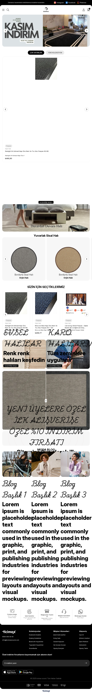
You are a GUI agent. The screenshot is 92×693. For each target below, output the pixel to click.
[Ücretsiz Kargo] (12, 610)
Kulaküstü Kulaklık (35, 635)
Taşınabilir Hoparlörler (36, 645)
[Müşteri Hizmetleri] (64, 611)
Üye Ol (81, 635)
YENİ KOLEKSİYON (55, 53)
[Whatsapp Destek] (80, 611)
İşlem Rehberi (83, 641)
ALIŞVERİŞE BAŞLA (46, 202)
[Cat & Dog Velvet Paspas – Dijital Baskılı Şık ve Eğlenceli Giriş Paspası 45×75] (76, 305)
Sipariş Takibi (83, 648)
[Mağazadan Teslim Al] (47, 611)
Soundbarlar (33, 648)
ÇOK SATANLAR (36, 53)
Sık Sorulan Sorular (59, 645)
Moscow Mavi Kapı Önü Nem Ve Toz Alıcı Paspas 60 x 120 (46, 327)
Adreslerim (82, 645)
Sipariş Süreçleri (58, 648)
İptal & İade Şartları (59, 635)
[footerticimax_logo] (9, 632)
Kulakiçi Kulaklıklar (35, 638)
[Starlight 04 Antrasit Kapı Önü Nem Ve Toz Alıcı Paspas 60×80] (46, 100)
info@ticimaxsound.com (10, 640)
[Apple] (9, 672)
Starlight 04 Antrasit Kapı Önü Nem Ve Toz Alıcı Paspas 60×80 (27, 151)
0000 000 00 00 (7, 637)
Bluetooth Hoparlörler (36, 641)
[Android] (25, 672)
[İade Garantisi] (29, 611)
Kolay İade (56, 638)
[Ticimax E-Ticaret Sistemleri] (46, 691)
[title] (46, 31)
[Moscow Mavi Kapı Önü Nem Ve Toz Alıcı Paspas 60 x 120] (46, 305)
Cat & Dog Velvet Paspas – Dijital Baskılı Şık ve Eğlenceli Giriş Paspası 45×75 (76, 327)
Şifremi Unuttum (84, 638)
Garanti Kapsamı (58, 641)
